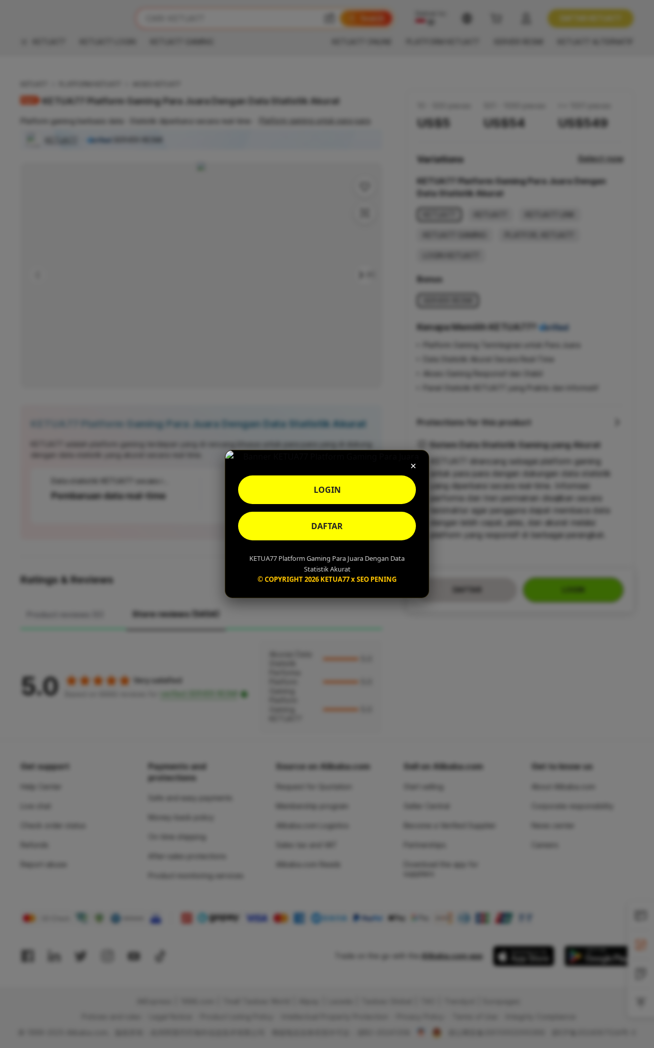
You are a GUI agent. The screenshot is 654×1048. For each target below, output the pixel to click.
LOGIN (327, 489)
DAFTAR (327, 526)
